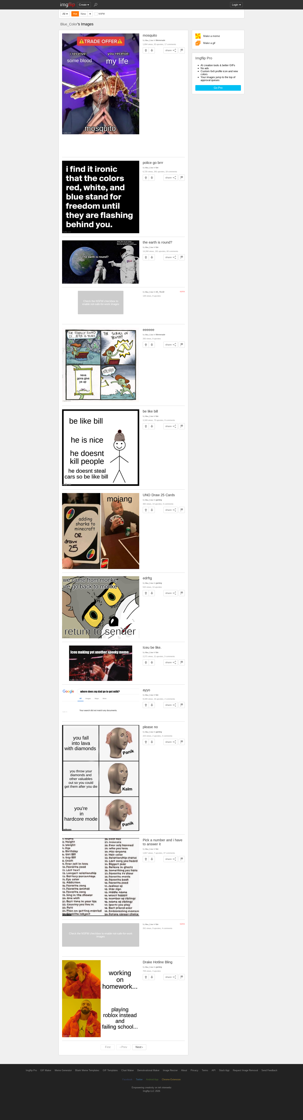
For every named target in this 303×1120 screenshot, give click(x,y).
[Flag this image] (182, 50)
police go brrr (153, 163)
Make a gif (209, 42)
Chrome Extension (171, 1079)
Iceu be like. (152, 647)
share (168, 50)
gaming (159, 500)
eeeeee (148, 330)
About (184, 1070)
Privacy (194, 1070)
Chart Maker (127, 1070)
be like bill (150, 411)
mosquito (150, 35)
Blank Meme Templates (87, 1070)
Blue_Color (68, 24)
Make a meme (211, 35)
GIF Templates (110, 1070)
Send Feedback (269, 1070)
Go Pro (218, 87)
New (83, 13)
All (63, 13)
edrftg (147, 578)
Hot (75, 13)
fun (157, 168)
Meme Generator (63, 1070)
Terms (205, 1070)
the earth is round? (157, 242)
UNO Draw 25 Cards (159, 495)
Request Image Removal (245, 1070)
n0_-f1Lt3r (160, 292)
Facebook (127, 1079)
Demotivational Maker (148, 1070)
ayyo (146, 690)
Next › (139, 1047)
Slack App (224, 1070)
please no (150, 727)
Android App (152, 1079)
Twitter (139, 1079)
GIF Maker (45, 1070)
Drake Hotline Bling (157, 962)
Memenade (160, 40)
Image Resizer (170, 1070)
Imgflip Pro (31, 1070)
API (214, 1070)
